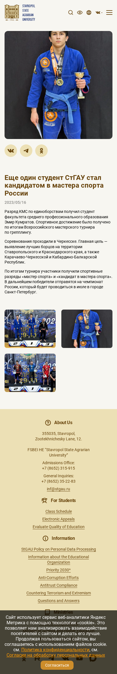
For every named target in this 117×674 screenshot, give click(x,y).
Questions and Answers (59, 600)
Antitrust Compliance (58, 585)
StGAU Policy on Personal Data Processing (58, 549)
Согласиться (57, 665)
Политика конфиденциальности (55, 649)
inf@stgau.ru (58, 489)
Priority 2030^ (58, 570)
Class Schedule (58, 511)
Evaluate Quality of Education (59, 526)
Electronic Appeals (58, 519)
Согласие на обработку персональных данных (56, 655)
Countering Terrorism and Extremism (58, 593)
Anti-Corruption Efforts (58, 577)
